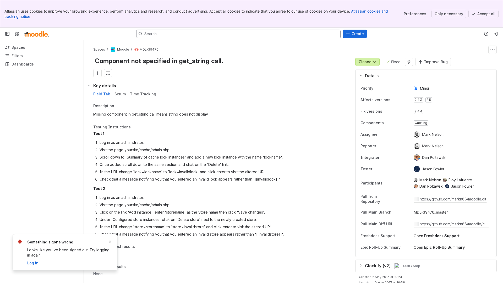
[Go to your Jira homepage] (36, 34)
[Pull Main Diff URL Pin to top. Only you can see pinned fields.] (405, 224)
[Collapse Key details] (89, 86)
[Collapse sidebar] (7, 34)
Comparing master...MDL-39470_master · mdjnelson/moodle (454, 224)
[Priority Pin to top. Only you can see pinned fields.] (377, 88)
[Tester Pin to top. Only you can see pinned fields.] (384, 169)
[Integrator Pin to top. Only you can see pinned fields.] (391, 157)
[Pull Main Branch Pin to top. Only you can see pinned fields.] (403, 212)
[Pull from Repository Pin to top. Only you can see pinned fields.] (405, 199)
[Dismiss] (110, 241)
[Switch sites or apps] (17, 34)
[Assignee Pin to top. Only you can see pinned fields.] (389, 134)
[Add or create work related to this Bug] (97, 73)
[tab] (101, 94)
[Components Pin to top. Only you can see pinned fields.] (388, 123)
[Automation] (409, 62)
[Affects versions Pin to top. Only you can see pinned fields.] (394, 100)
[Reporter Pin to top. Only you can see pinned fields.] (388, 146)
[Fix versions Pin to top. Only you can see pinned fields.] (386, 111)
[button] (424, 75)
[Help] (486, 34)
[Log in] (495, 34)
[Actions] (492, 50)
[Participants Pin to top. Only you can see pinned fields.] (387, 183)
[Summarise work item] (108, 73)
